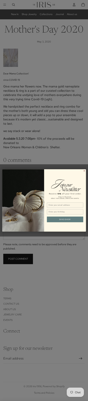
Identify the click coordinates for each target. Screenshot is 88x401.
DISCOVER (65, 219)
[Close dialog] (84, 170)
